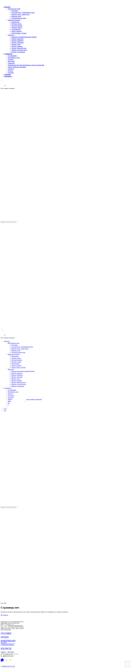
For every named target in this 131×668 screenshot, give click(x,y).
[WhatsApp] (2, 660)
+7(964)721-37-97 (8, 666)
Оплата (5, 637)
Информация (8, 640)
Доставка (6, 633)
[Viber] (10, 660)
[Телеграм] (6, 660)
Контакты (6, 648)
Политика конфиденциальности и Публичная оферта (8, 644)
